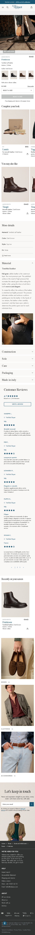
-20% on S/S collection (22, 2)
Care (4, 366)
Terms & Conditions (7, 930)
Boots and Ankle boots (20, 844)
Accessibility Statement (9, 875)
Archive (4, 906)
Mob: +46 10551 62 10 (10, 884)
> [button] (23, 567)
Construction (9, 351)
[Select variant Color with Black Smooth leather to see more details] (14, 75)
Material (6, 263)
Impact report (6, 872)
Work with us (6, 903)
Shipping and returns (8, 878)
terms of (23, 809)
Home (3, 844)
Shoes (9, 844)
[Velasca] (17, 7)
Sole (4, 359)
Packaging (7, 373)
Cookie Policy (27, 930)
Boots (3, 846)
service (3, 810)
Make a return (6, 881)
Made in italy (9, 380)
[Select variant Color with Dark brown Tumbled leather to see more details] (5, 75)
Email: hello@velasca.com (10, 887)
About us (4, 900)
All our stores (6, 897)
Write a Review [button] (17, 404)
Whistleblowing (6, 932)
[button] (2, 7)
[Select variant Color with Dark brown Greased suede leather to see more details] (23, 75)
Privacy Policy (18, 930)
